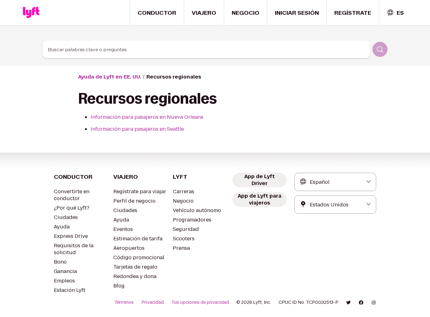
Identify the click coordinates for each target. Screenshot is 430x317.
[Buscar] (380, 49)
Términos (124, 302)
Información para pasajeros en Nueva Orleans (147, 117)
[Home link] (31, 13)
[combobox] (395, 13)
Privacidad (152, 302)
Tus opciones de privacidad (200, 302)
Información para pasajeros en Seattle (137, 129)
